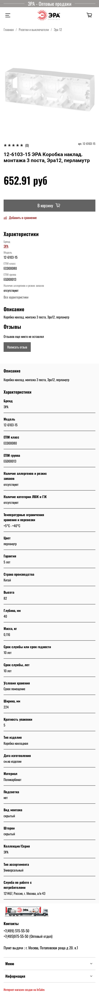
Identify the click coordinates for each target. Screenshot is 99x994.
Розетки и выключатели (34, 29)
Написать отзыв (17, 346)
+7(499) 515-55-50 (16, 930)
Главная (9, 29)
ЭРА (6, 246)
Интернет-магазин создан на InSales (24, 989)
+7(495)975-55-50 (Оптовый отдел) (28, 936)
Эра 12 (58, 29)
